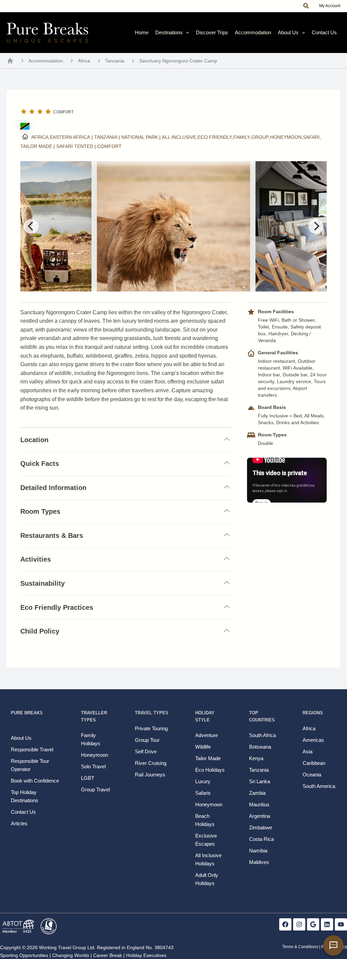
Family (241, 137)
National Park (139, 137)
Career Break (107, 955)
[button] (306, 6)
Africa (84, 60)
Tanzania (114, 60)
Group (260, 137)
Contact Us (324, 32)
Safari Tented (74, 146)
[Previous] (31, 226)
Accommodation (253, 32)
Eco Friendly (215, 137)
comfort (109, 146)
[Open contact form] (333, 945)
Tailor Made (36, 146)
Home (141, 32)
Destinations (169, 32)
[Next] (315, 226)
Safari (311, 137)
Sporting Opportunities (24, 955)
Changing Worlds (70, 955)
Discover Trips (212, 32)
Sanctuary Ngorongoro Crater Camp (178, 60)
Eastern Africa (70, 137)
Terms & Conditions (300, 946)
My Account (329, 5)
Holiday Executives (146, 955)
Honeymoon (286, 137)
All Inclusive (179, 137)
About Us (288, 32)
